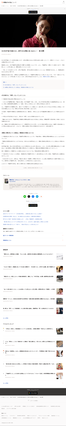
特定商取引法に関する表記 (55, 406)
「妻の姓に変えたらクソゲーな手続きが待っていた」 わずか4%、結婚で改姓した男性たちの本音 (25, 221)
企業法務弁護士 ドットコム (6, 417)
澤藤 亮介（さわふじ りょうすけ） (19, 180)
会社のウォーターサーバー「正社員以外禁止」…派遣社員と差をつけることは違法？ (22, 213)
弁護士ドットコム (5, 5)
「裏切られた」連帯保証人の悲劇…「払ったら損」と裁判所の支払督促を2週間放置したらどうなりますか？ (28, 254)
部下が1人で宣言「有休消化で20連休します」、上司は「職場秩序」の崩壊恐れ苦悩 (22, 219)
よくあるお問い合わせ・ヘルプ (7, 406)
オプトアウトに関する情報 (11, 408)
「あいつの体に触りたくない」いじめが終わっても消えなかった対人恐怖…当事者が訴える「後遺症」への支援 (29, 289)
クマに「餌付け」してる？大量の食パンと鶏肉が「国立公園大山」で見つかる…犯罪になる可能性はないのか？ (30, 342)
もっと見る (5, 318)
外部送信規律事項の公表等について (42, 406)
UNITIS (39, 417)
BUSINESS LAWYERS (21, 415)
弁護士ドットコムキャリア (31, 415)
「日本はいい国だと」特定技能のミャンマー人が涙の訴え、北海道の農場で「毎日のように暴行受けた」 (29, 328)
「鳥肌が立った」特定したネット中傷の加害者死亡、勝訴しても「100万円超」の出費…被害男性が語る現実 (28, 276)
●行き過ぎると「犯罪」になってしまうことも (15, 85)
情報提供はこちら (7, 240)
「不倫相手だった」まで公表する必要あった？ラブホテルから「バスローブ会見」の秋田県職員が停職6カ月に (30, 374)
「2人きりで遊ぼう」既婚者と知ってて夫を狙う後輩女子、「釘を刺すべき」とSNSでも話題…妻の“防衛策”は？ (29, 267)
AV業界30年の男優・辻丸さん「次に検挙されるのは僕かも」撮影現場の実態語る (22, 216)
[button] (41, 196)
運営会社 (3, 408)
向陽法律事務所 (12, 181)
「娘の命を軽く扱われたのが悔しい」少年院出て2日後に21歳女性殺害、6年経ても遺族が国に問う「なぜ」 (30, 364)
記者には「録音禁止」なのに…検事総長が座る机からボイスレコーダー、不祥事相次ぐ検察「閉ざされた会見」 (30, 352)
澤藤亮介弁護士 (46, 76)
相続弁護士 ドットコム (55, 415)
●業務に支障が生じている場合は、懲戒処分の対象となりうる (19, 87)
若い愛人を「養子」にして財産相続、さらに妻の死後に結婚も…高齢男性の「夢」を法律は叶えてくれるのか (28, 308)
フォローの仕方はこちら (33, 9)
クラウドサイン (12, 415)
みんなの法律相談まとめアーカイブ (29, 417)
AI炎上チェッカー (45, 417)
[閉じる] (64, 8)
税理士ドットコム (5, 415)
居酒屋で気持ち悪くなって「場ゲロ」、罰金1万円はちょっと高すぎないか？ (21, 224)
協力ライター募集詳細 (8, 235)
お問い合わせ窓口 (17, 406)
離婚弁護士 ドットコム (17, 417)
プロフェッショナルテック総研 (44, 415)
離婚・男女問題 (13, 5)
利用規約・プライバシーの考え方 (28, 406)
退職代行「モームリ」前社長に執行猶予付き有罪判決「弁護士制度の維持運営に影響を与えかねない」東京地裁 (29, 299)
